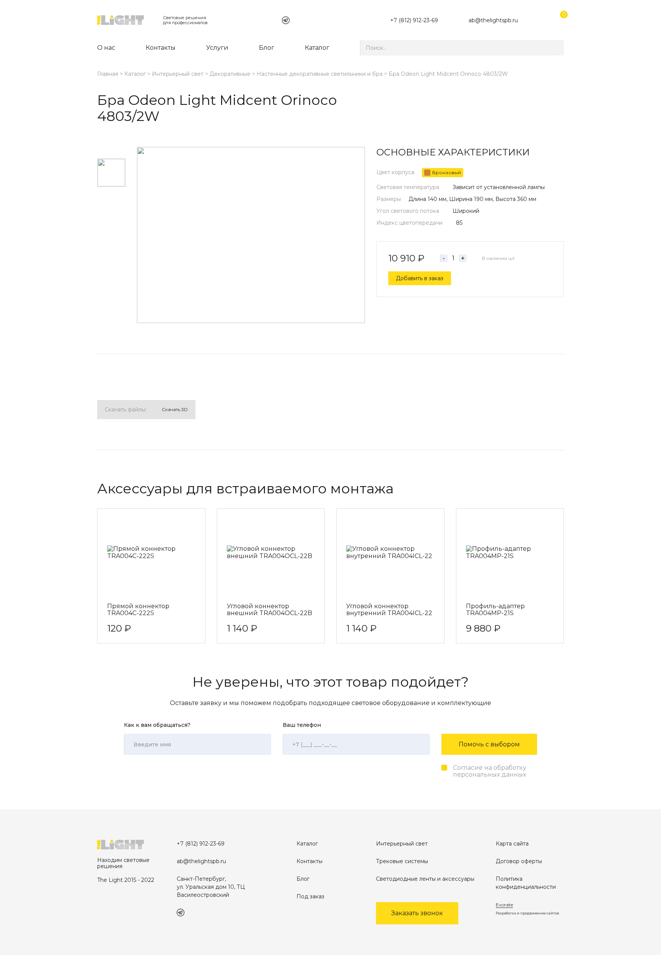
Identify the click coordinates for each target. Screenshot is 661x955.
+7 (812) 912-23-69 (414, 20)
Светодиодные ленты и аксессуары (425, 878)
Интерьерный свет (178, 73)
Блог (266, 47)
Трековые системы (402, 861)
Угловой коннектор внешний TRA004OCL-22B (269, 610)
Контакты (161, 47)
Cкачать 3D (175, 409)
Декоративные (230, 73)
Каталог (317, 47)
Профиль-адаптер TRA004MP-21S (495, 610)
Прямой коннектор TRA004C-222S (138, 610)
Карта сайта (512, 843)
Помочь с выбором (489, 744)
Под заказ (310, 896)
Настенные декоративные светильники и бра (320, 73)
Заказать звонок (417, 913)
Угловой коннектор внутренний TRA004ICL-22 (389, 610)
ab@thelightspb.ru (493, 20)
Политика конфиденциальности (526, 882)
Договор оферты (519, 861)
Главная (107, 73)
